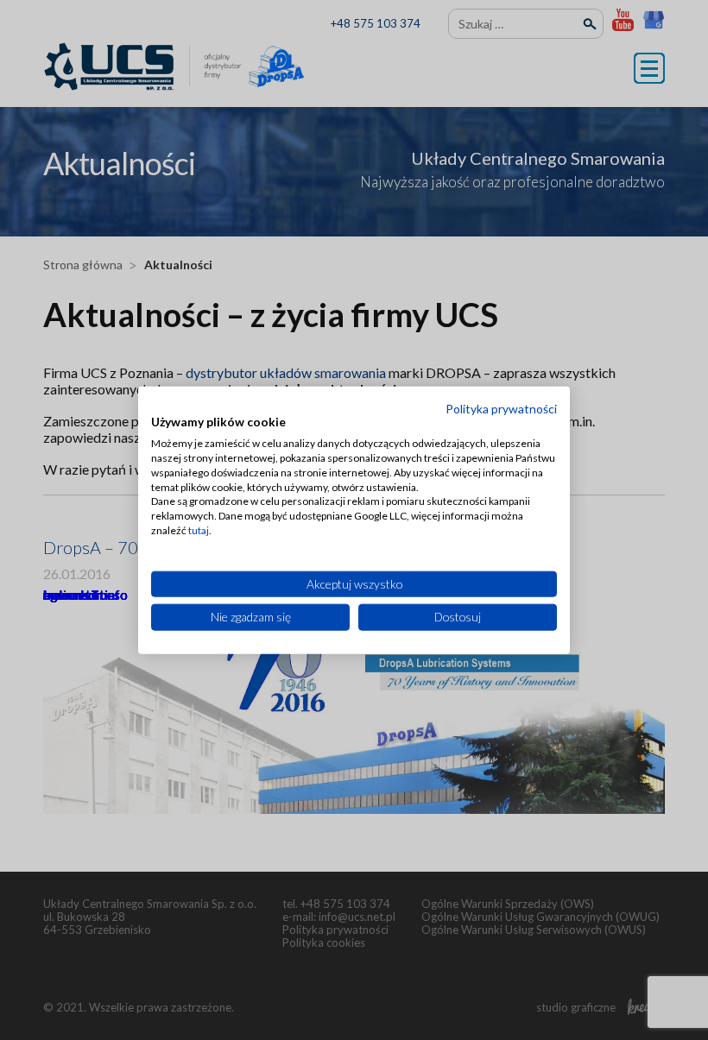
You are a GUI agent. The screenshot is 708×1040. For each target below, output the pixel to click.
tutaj (198, 530)
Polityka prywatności (501, 407)
